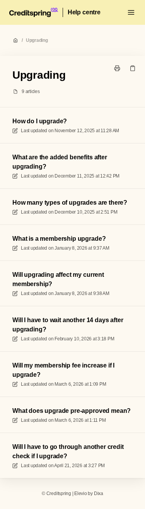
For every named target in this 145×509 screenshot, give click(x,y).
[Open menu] (131, 12)
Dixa (98, 493)
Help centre (84, 12)
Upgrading (37, 40)
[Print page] (117, 68)
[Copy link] (132, 68)
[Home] (33, 12)
